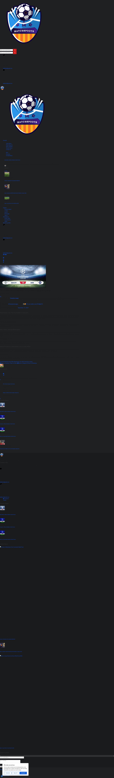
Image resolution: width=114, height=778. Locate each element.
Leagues (5, 207)
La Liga (6, 210)
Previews (8, 154)
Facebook (6, 498)
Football (5, 140)
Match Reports (9, 145)
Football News (9, 155)
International (6, 216)
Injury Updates (9, 146)
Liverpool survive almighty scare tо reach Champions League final (9, 448)
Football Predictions (4, 361)
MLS (7, 152)
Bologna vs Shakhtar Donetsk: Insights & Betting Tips (11, 392)
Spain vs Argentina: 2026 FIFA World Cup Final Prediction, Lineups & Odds (11, 651)
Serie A (6, 212)
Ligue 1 (6, 215)
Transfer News (9, 148)
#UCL (27, 304)
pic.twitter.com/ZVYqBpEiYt (36, 304)
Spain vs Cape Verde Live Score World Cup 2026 (12, 203)
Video (6, 221)
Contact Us (8, 149)
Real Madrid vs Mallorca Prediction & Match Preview (8, 411)
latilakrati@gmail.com (7, 68)
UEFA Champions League (26, 361)
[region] (15, 769)
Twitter (4, 500)
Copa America (8, 219)
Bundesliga (7, 213)
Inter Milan (11, 361)
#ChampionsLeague (13, 304)
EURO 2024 (7, 218)
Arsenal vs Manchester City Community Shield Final (12, 180)
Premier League (8, 209)
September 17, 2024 (23, 307)
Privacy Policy (6, 775)
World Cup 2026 (6, 222)
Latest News (8, 143)
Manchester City (17, 361)
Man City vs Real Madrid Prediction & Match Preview (8, 436)
